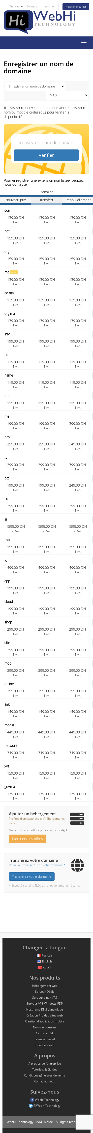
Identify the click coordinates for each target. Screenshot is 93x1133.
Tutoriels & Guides (44, 1069)
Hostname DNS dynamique (44, 1009)
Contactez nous (44, 1081)
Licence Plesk (44, 1045)
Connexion (33, 6)
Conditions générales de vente (44, 1075)
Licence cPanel (45, 1039)
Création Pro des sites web (45, 1015)
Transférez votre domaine (31, 876)
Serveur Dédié (45, 991)
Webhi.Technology (46, 1100)
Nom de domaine (45, 1027)
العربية (46, 967)
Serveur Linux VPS (44, 997)
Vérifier (46, 155)
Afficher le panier (76, 6)
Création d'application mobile (44, 1021)
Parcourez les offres (27, 838)
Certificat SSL (45, 1033)
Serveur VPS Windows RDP (45, 1003)
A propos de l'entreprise (45, 1063)
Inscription (49, 6)
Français (15, 6)
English (46, 961)
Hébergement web (45, 986)
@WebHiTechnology (47, 1106)
